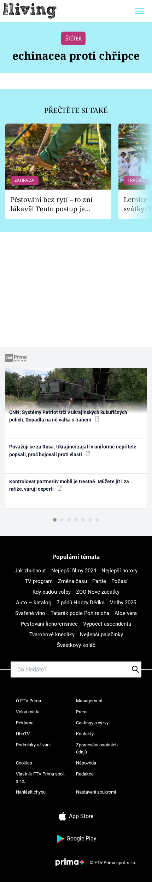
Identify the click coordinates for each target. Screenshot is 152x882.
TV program (39, 581)
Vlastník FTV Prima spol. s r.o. (40, 777)
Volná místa (28, 711)
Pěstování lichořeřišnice (49, 624)
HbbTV (23, 733)
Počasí (119, 581)
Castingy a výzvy (92, 722)
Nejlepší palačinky (101, 634)
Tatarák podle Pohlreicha (80, 613)
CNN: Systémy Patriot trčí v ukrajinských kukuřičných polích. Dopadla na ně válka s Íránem (68, 416)
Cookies (24, 763)
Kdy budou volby (52, 592)
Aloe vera (126, 613)
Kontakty (85, 733)
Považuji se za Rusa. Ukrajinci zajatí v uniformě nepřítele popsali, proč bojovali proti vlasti (72, 450)
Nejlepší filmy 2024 (73, 570)
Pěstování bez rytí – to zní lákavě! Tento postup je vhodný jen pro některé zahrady (52, 204)
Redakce (85, 774)
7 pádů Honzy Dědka (81, 602)
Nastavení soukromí (96, 792)
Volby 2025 (123, 602)
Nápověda (86, 763)
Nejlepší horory (119, 570)
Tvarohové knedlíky (52, 634)
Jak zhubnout (30, 570)
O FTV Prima (28, 700)
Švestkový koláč (76, 645)
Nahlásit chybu (31, 792)
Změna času (72, 581)
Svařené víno (30, 613)
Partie (99, 581)
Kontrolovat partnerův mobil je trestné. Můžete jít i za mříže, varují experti (69, 485)
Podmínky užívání (33, 744)
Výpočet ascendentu (107, 624)
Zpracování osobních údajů (97, 748)
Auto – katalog (33, 602)
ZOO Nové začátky (97, 592)
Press (82, 711)
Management (89, 700)
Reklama (25, 722)
